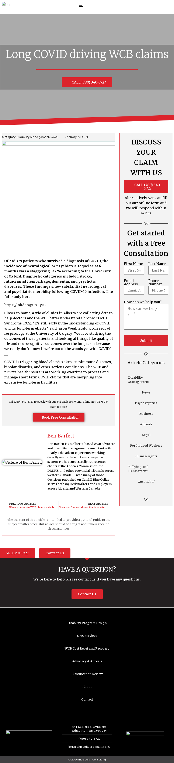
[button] (73, 7)
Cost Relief (146, 482)
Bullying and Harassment (138, 469)
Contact (87, 699)
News (54, 137)
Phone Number (155, 282)
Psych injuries (146, 403)
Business (146, 414)
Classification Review (87, 674)
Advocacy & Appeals (87, 661)
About (87, 687)
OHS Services (87, 636)
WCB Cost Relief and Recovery (87, 648)
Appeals (146, 424)
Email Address (131, 282)
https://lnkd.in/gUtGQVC (25, 305)
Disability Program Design (87, 623)
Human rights (146, 456)
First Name (133, 263)
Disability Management (33, 137)
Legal (146, 435)
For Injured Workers (146, 445)
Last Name (157, 263)
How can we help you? (143, 302)
